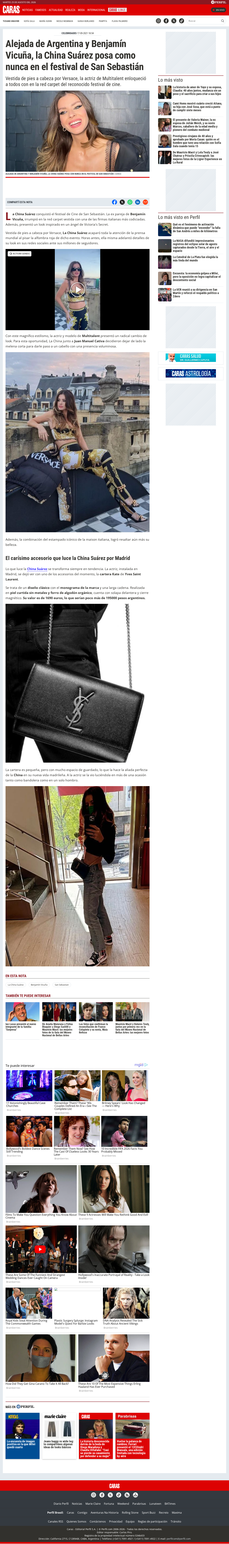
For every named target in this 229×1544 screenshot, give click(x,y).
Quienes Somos (76, 1521)
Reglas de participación (152, 1521)
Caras (70, 1512)
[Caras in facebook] (166, 20)
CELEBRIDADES (69, 33)
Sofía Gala (29, 21)
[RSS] (127, 1494)
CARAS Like (117, 9)
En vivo (220, 9)
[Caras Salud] (191, 361)
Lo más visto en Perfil (179, 217)
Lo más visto (170, 80)
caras (96, 1417)
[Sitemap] (135, 1494)
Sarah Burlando (86, 21)
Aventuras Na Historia (105, 1512)
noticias (23, 1417)
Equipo (130, 1521)
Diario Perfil (61, 1504)
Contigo (82, 1512)
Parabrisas (139, 1504)
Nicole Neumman (64, 21)
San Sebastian (62, 984)
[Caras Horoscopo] (191, 376)
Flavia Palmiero (120, 21)
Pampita (103, 21)
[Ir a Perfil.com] (218, 3)
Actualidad (56, 10)
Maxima (177, 1512)
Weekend (123, 1504)
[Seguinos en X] (173, 20)
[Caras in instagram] (158, 20)
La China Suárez (16, 984)
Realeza (70, 10)
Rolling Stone (130, 1512)
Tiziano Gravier (11, 21)
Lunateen (155, 1504)
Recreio (163, 1512)
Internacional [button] (96, 10)
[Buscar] (222, 21)
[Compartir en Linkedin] (137, 202)
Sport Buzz (149, 1512)
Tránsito (176, 1521)
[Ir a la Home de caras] (11, 12)
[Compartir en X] (122, 202)
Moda (81, 10)
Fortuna (109, 1504)
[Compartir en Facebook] (114, 202)
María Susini (45, 21)
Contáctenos (98, 1521)
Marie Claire (93, 1504)
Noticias (27, 10)
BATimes (170, 1504)
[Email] (145, 202)
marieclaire (59, 1417)
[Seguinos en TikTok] (181, 20)
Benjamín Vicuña (39, 984)
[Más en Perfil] (25, 1407)
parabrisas (133, 1417)
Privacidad (115, 1521)
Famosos (40, 10)
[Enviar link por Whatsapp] (129, 202)
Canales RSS (55, 1521)
